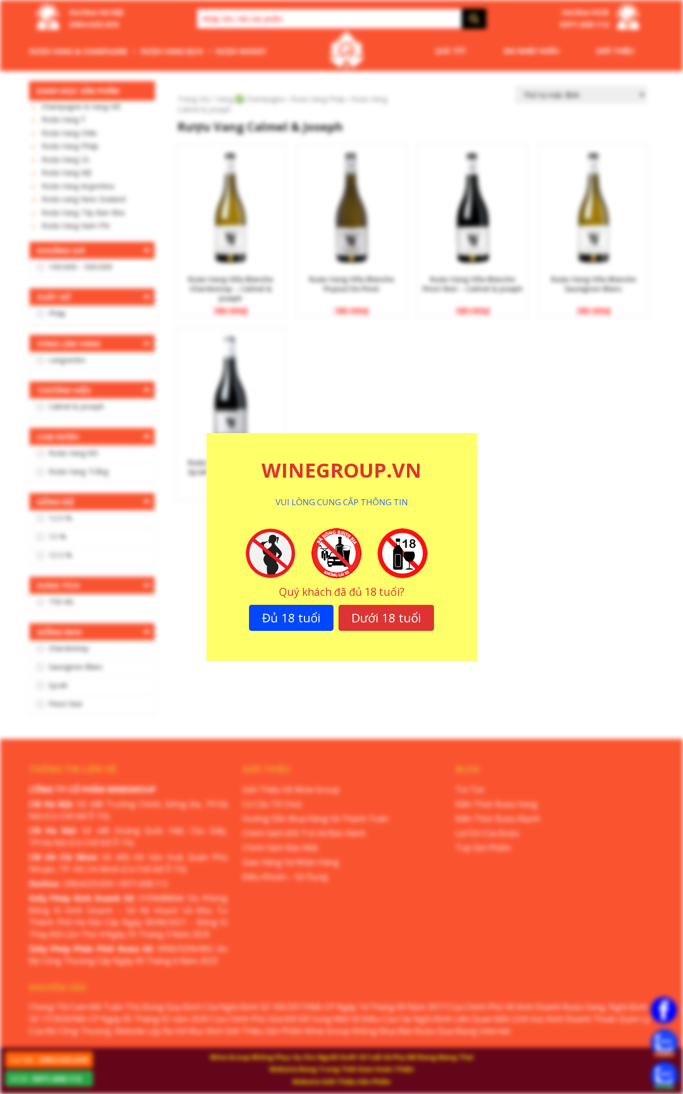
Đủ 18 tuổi (291, 617)
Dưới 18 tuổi (386, 617)
